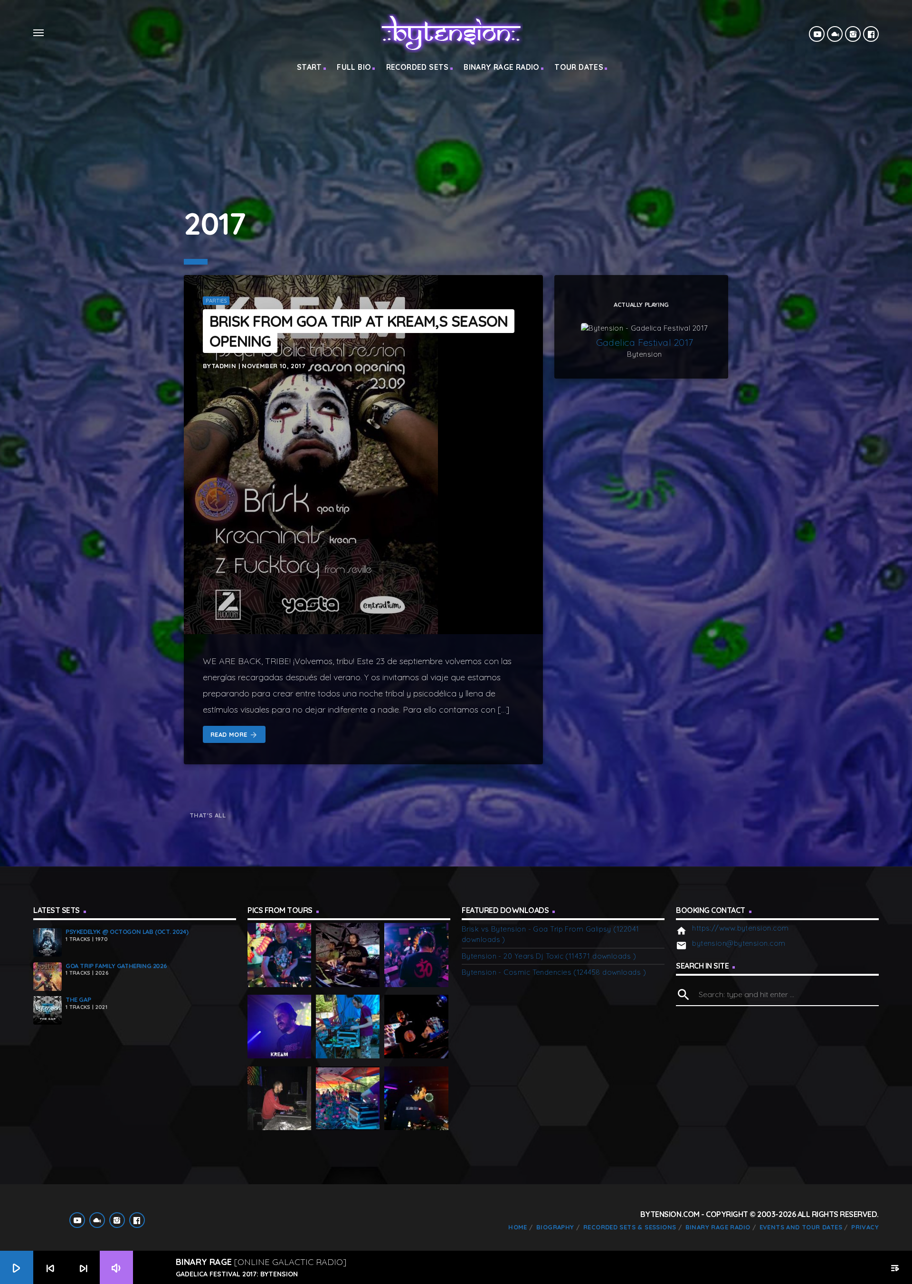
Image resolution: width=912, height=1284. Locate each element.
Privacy (865, 1227)
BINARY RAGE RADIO (502, 67)
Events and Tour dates (801, 1227)
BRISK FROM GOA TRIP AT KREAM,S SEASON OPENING (358, 331)
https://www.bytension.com (740, 927)
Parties (216, 300)
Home (517, 1227)
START (309, 67)
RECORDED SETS (417, 67)
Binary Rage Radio (717, 1227)
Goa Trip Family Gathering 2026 (116, 966)
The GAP (78, 999)
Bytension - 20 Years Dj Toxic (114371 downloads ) (549, 956)
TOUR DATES (578, 67)
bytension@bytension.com (738, 943)
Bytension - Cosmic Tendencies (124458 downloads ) (554, 972)
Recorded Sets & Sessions (629, 1227)
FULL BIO (354, 67)
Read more (234, 735)
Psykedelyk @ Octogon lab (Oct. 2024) (127, 931)
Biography (555, 1227)
